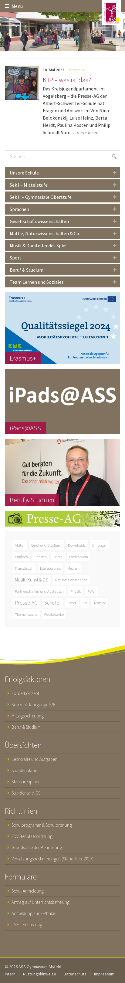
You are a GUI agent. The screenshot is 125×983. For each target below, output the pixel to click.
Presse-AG (77, 70)
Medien (72, 568)
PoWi (91, 591)
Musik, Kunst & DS (31, 580)
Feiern (57, 556)
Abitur (20, 545)
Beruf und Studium (46, 545)
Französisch (24, 568)
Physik (75, 591)
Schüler (52, 602)
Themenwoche (26, 614)
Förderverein (78, 556)
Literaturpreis (50, 568)
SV (85, 602)
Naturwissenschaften (71, 579)
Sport (72, 602)
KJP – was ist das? (67, 80)
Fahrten (41, 556)
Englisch (21, 556)
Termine (99, 602)
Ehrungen (99, 545)
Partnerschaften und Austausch (39, 591)
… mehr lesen (84, 132)
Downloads (77, 545)
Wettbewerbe (54, 614)
